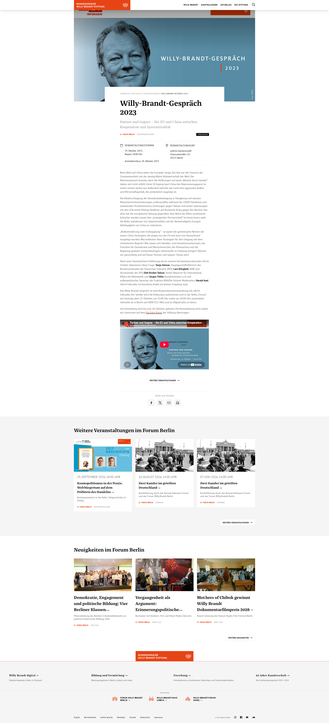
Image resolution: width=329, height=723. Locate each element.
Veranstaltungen (151, 93)
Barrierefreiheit (90, 717)
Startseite (125, 93)
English (77, 717)
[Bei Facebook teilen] (151, 402)
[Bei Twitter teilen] (160, 402)
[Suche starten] (251, 5)
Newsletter (121, 717)
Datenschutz (145, 717)
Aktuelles (136, 93)
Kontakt (133, 717)
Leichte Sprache (106, 717)
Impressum (158, 717)
